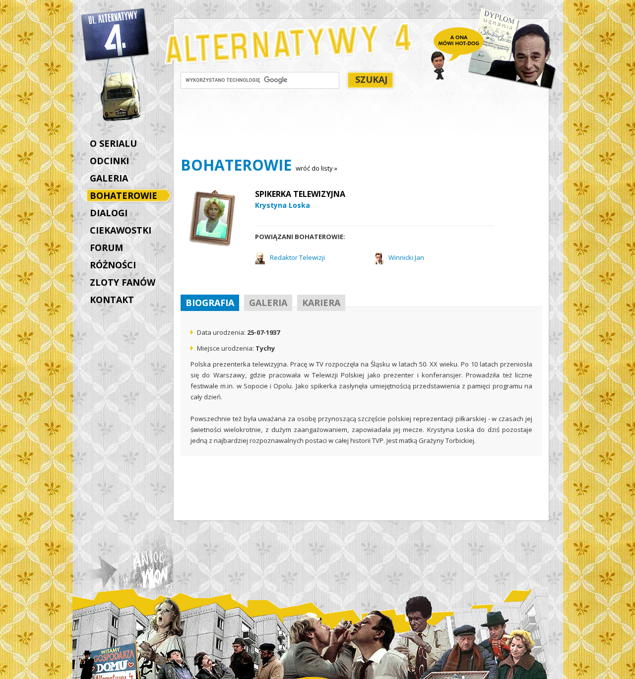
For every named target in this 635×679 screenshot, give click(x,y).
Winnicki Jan (406, 257)
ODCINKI (109, 161)
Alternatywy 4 (115, 34)
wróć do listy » (316, 168)
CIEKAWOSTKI (120, 230)
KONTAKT (112, 300)
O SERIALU (113, 143)
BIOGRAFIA (210, 303)
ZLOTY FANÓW (122, 282)
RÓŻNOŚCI (113, 265)
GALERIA (109, 178)
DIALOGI (108, 213)
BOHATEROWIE (123, 195)
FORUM (106, 247)
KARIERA (321, 303)
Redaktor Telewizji (297, 257)
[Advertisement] (361, 124)
